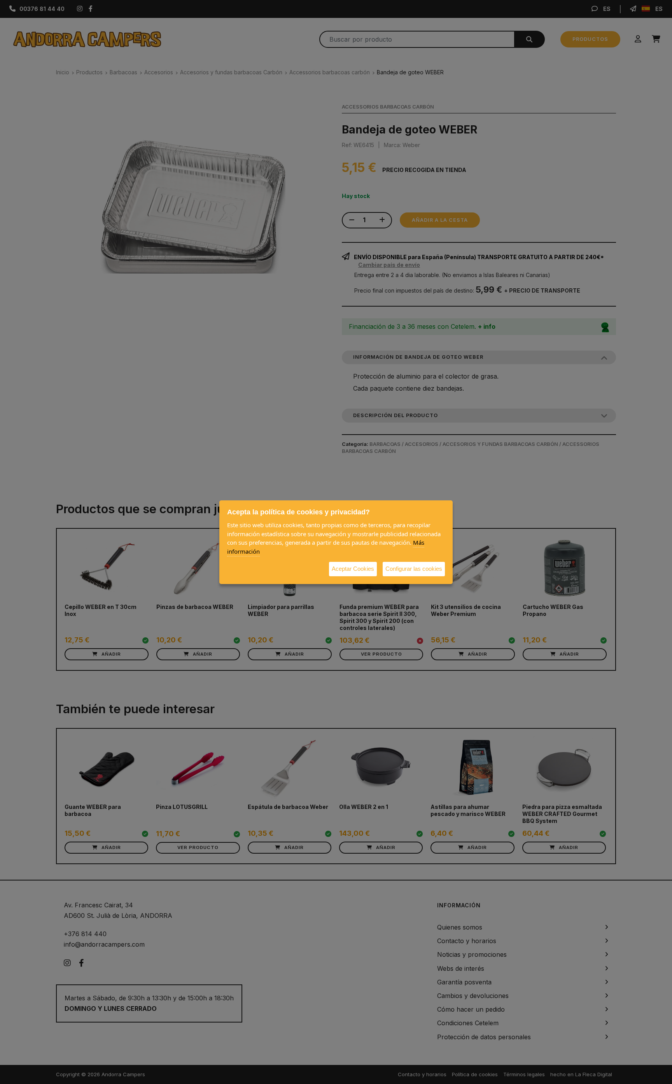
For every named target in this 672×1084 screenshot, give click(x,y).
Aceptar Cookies (353, 568)
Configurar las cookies (413, 568)
